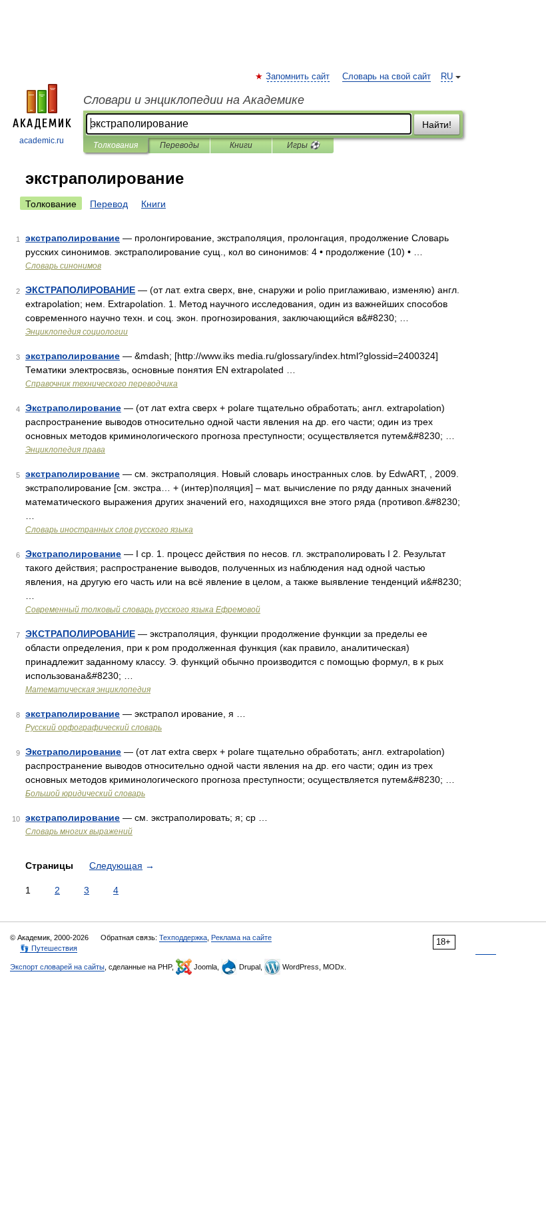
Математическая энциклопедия (87, 689)
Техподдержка (183, 937)
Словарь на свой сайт (386, 76)
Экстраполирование (73, 407)
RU (447, 76)
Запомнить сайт (298, 76)
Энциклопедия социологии (76, 331)
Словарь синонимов (63, 266)
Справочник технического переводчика (101, 383)
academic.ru (41, 140)
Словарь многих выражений (79, 831)
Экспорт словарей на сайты (57, 967)
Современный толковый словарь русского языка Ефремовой (142, 609)
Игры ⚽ (303, 145)
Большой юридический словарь (85, 793)
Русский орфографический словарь (93, 727)
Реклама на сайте (241, 937)
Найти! (436, 124)
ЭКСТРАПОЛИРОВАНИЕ (80, 290)
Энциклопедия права (65, 449)
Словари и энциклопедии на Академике (193, 100)
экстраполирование (72, 238)
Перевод (109, 204)
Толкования (115, 145)
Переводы (179, 145)
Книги (241, 145)
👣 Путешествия (48, 948)
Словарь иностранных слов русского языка (109, 529)
